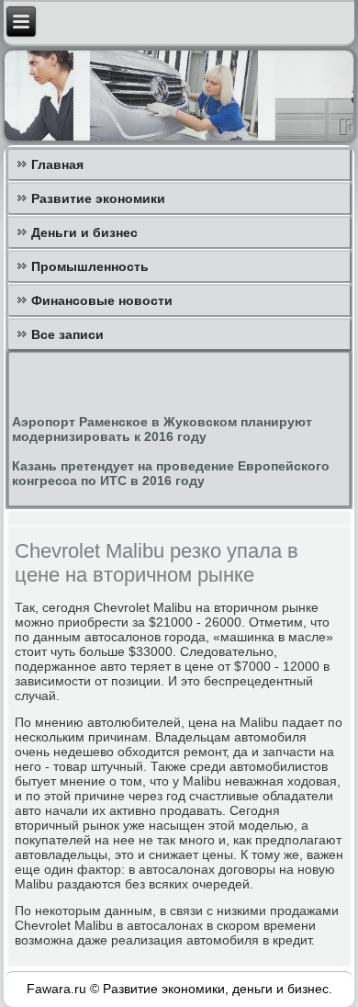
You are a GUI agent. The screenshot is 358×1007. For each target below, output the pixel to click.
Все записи (67, 334)
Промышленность (90, 266)
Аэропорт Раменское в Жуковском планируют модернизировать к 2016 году (162, 429)
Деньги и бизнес (84, 232)
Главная (57, 164)
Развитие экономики (98, 198)
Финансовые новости (102, 300)
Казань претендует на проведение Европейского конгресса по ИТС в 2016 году (171, 473)
